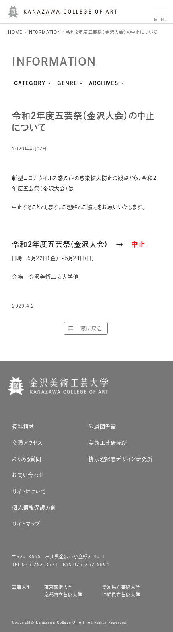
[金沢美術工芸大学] (62, 14)
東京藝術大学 (58, 587)
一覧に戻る (88, 328)
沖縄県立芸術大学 (121, 594)
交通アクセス (27, 442)
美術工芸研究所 (108, 442)
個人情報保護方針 (34, 507)
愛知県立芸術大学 (121, 587)
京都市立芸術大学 (63, 594)
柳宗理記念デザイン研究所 (121, 459)
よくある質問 (26, 459)
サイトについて (29, 491)
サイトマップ (26, 523)
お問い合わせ (28, 475)
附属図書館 (102, 426)
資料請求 (23, 426)
